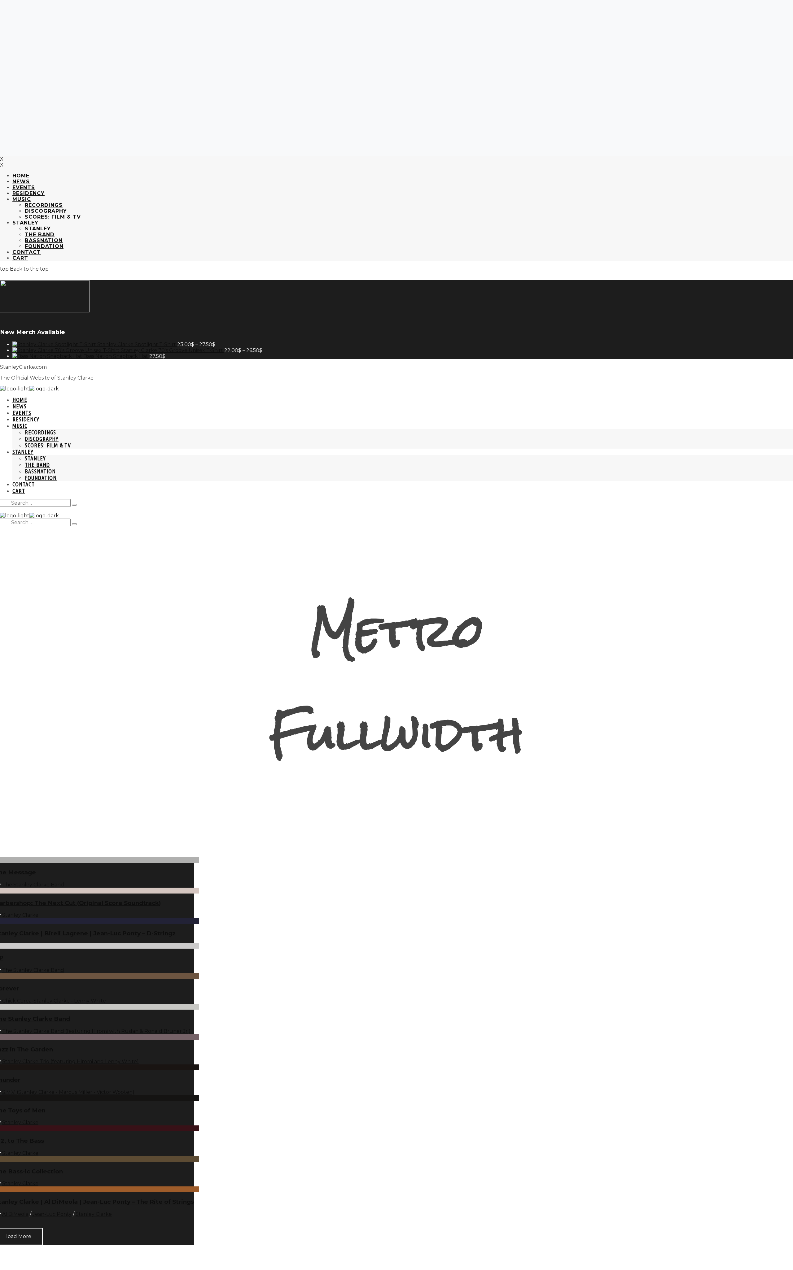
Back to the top (29, 269)
